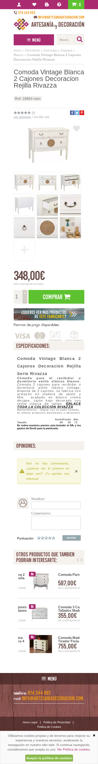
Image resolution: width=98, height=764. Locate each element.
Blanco (18, 55)
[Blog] (47, 4)
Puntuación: (25, 538)
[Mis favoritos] (35, 4)
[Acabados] (49, 314)
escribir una (41, 117)
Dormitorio (32, 50)
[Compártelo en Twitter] (77, 112)
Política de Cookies (49, 727)
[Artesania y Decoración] (49, 24)
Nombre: (38, 499)
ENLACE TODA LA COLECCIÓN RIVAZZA (49, 405)
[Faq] (60, 4)
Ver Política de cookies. (74, 749)
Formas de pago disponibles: (36, 325)
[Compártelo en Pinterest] (81, 112)
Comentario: (41, 513)
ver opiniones (22, 117)
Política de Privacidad (56, 722)
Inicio (17, 50)
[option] (49, 613)
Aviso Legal (30, 722)
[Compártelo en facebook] (72, 112)
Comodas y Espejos (58, 50)
